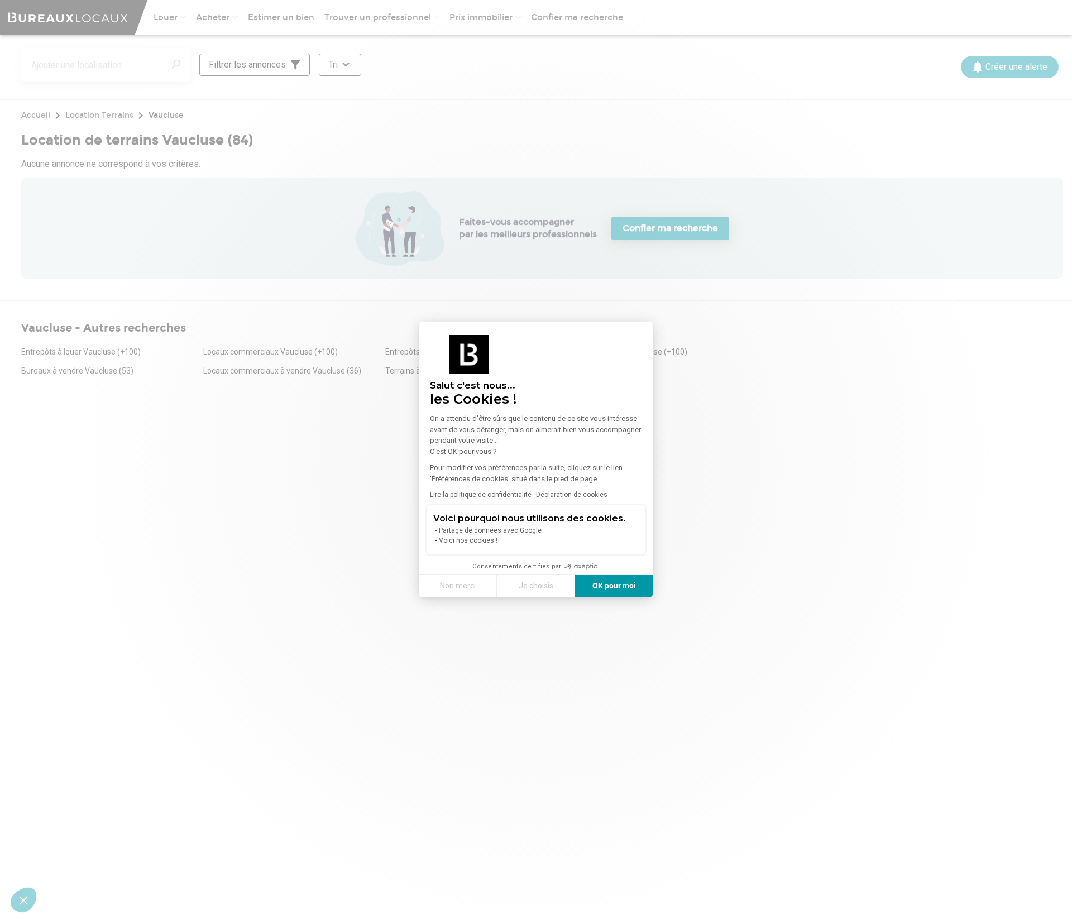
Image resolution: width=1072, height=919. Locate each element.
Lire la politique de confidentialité (481, 495)
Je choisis (536, 585)
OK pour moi (614, 585)
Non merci (458, 585)
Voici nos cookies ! (468, 540)
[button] (23, 900)
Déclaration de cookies (571, 495)
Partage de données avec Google (490, 530)
